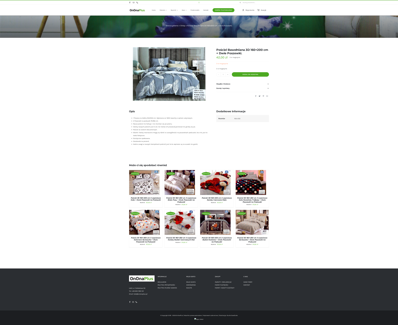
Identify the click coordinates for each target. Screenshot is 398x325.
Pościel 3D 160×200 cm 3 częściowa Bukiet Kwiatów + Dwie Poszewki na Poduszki (217, 240)
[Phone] (136, 302)
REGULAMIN (162, 282)
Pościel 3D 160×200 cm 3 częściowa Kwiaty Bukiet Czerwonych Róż (181, 239)
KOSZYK (189, 288)
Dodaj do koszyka (250, 74)
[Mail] (133, 302)
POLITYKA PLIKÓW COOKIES (167, 288)
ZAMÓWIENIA (191, 285)
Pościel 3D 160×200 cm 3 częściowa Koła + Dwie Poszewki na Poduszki (146, 199)
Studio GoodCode (232, 315)
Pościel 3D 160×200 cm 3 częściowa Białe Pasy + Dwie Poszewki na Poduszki (181, 200)
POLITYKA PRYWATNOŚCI (166, 285)
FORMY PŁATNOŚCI (221, 285)
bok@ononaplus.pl (140, 294)
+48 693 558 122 (138, 291)
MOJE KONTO (191, 282)
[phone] (137, 2)
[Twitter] (259, 96)
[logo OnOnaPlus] (137, 9)
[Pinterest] (263, 96)
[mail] (133, 2)
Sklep (182, 25)
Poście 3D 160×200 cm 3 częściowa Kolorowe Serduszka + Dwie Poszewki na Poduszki (145, 240)
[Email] (267, 96)
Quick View (154, 183)
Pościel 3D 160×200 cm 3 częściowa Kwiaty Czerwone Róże (217, 199)
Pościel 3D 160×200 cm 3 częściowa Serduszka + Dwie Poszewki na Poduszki (252, 240)
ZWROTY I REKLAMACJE (223, 282)
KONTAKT (246, 285)
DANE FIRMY (247, 282)
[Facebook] (256, 96)
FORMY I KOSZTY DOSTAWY (224, 288)
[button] (242, 84)
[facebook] (130, 2)
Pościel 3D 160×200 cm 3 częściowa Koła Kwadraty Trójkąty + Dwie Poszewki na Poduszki (252, 200)
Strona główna (172, 25)
